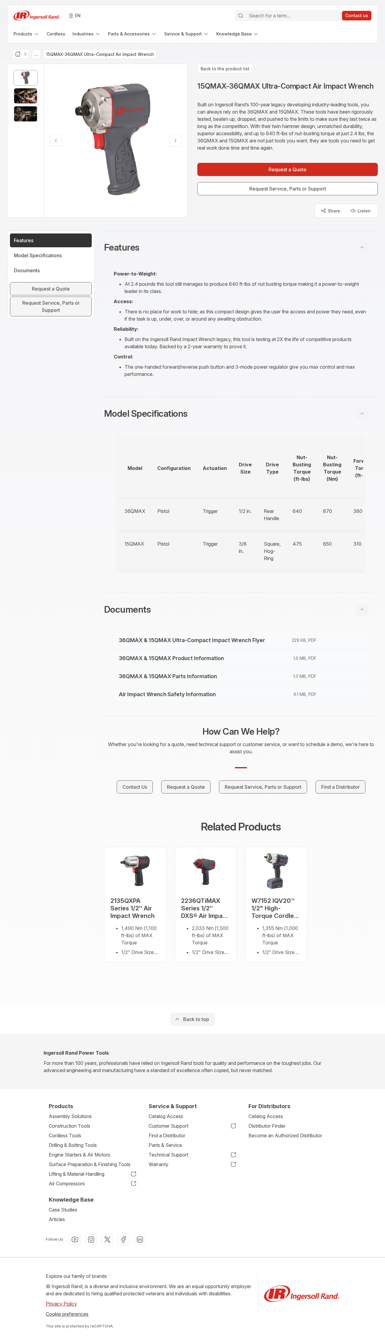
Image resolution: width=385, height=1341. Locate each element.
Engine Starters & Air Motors (79, 1155)
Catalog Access (166, 1116)
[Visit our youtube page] (75, 1239)
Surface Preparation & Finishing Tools (90, 1164)
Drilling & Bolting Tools (73, 1145)
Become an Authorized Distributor (285, 1135)
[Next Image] (175, 141)
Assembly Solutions (70, 1116)
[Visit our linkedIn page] (140, 1239)
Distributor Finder (266, 1126)
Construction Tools (69, 1126)
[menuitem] (26, 34)
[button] (241, 247)
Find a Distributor (167, 1135)
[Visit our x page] (107, 1239)
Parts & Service (165, 1145)
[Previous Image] (56, 141)
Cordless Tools (65, 1135)
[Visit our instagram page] (91, 1239)
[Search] (240, 15)
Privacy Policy (61, 1304)
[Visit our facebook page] (123, 1239)
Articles (57, 1219)
